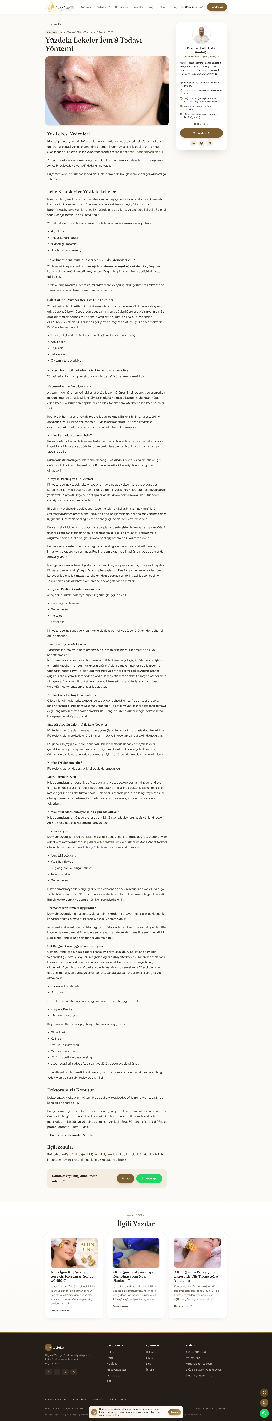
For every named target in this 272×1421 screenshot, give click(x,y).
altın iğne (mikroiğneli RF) (76, 1154)
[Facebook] (57, 1372)
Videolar (138, 6)
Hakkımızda (121, 6)
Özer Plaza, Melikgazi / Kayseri (204, 1369)
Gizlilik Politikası (79, 1399)
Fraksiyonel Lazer (116, 1369)
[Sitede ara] (175, 7)
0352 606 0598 (194, 7)
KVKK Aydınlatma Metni (56, 1399)
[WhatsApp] (201, 143)
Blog (150, 6)
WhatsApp (151, 1178)
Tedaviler (102, 7)
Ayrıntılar (114, 1415)
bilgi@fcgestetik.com (200, 1363)
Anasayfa (86, 6)
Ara (127, 1178)
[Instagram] (48, 1372)
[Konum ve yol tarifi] (209, 143)
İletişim (162, 6)
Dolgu (110, 1357)
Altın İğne (112, 1363)
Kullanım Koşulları (118, 1399)
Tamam (174, 1412)
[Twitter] (65, 1372)
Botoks (111, 1351)
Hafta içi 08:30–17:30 (200, 1375)
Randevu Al (217, 6)
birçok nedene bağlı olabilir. (146, 151)
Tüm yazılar (55, 23)
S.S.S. (149, 1357)
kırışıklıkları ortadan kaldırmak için (104, 842)
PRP (109, 1381)
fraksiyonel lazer (108, 1154)
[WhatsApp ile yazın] (264, 1413)
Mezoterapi (113, 1375)
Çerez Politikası (98, 1399)
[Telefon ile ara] (193, 143)
